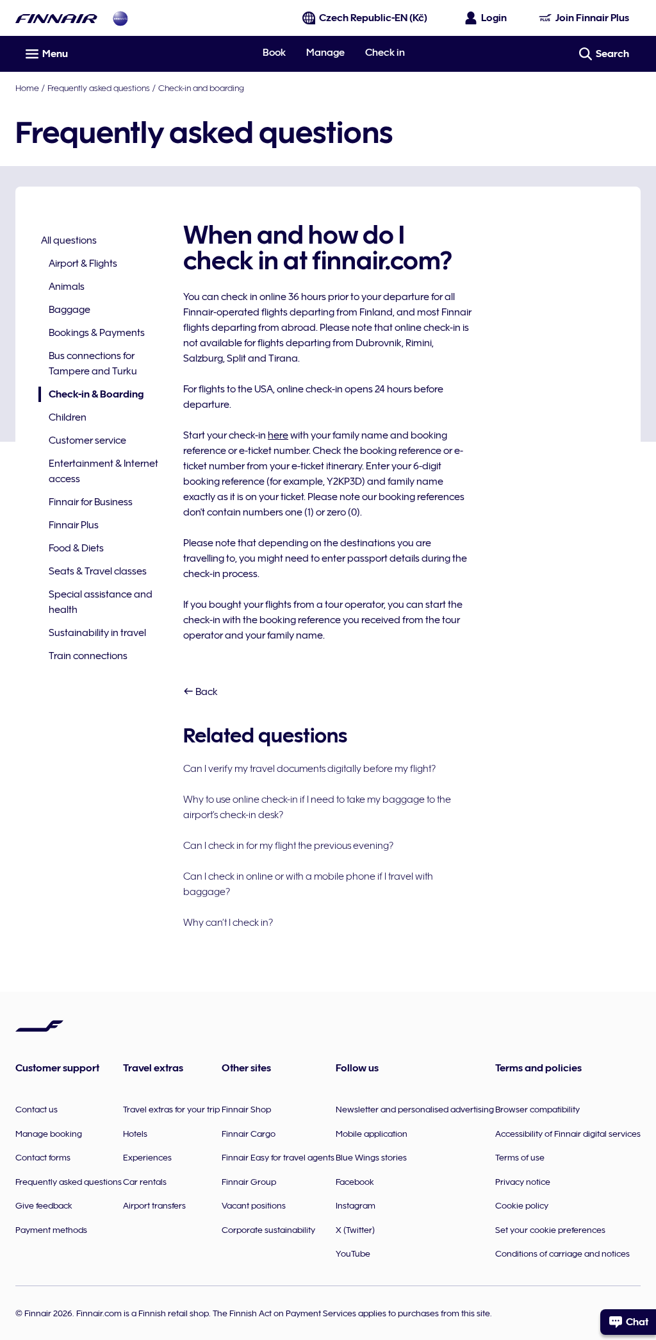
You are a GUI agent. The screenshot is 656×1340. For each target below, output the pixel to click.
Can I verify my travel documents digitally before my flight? (309, 769)
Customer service (87, 440)
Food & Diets (76, 548)
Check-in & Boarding (91, 395)
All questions (69, 240)
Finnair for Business (91, 502)
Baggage (69, 309)
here (278, 435)
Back (205, 692)
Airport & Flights (83, 263)
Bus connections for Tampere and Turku (93, 363)
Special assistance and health (100, 602)
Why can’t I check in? (228, 922)
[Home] (56, 18)
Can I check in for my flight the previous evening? (288, 845)
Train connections (88, 656)
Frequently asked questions (98, 88)
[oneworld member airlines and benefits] (120, 18)
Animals (67, 286)
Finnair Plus (74, 525)
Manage (325, 52)
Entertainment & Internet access (103, 471)
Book (274, 52)
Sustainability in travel (97, 633)
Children (67, 417)
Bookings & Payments (97, 333)
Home (27, 88)
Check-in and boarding (201, 88)
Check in (385, 52)
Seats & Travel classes (98, 571)
